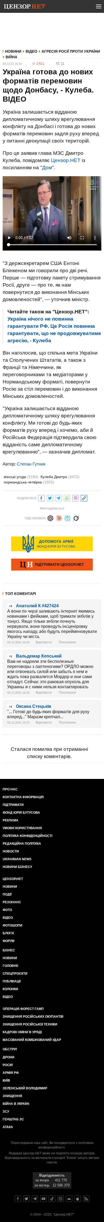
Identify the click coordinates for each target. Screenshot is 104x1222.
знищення (12, 1096)
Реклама (10, 820)
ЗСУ (6, 1111)
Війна (11, 57)
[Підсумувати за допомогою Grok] (76, 517)
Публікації (12, 981)
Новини (13, 51)
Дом (47, 167)
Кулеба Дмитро (60, 477)
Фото (7, 910)
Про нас (10, 789)
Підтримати (13, 805)
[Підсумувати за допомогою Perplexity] (67, 517)
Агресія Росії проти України (71, 51)
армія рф (11, 1073)
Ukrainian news (17, 859)
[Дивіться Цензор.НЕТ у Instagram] (60, 1199)
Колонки (10, 989)
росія (8, 1065)
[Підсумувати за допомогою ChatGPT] (50, 517)
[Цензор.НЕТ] (24, 7)
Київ (6, 1080)
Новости (11, 851)
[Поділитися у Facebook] (41, 497)
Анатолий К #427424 (37, 606)
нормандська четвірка (29, 482)
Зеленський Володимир (25, 1088)
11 (62, 63)
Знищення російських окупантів (33, 1017)
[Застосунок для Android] (69, 1199)
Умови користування (22, 828)
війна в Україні (16, 1104)
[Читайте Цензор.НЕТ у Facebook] (18, 1199)
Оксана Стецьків (33, 706)
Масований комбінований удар (32, 1040)
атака (8, 1127)
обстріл (10, 1049)
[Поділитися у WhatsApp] (67, 497)
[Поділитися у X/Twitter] (50, 497)
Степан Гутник (31, 464)
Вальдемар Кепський (39, 656)
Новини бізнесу (17, 867)
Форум (8, 941)
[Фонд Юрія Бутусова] (52, 543)
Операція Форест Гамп (23, 1009)
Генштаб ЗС (13, 1119)
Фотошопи (12, 925)
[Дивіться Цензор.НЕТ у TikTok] (52, 1199)
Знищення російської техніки (30, 1024)
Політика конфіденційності (27, 836)
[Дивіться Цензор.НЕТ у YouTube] (43, 1199)
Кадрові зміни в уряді (22, 1032)
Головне (10, 966)
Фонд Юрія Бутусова (21, 812)
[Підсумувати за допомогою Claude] (59, 517)
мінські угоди (21, 477)
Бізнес (9, 950)
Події (7, 894)
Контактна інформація (23, 797)
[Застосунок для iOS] (77, 1199)
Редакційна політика (22, 844)
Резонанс (12, 902)
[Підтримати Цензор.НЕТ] (52, 565)
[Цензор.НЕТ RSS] (86, 1199)
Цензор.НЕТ (66, 160)
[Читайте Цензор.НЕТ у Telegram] (35, 1199)
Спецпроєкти (15, 973)
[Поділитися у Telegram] (58, 497)
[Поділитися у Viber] (75, 497)
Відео (31, 51)
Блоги (8, 933)
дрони (8, 1057)
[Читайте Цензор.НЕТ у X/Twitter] (26, 1199)
